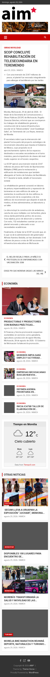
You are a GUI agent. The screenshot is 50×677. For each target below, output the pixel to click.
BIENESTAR (9, 547)
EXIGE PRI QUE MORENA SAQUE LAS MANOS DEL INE (23, 272)
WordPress (34, 672)
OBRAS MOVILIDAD (12, 48)
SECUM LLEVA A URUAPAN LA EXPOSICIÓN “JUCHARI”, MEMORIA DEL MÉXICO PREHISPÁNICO (23, 513)
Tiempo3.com (29, 465)
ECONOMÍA (11, 283)
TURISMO (8, 634)
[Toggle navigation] (5, 37)
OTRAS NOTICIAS (14, 474)
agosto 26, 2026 (23, 395)
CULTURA (8, 503)
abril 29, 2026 (9, 70)
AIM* (31, 665)
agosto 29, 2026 (10, 516)
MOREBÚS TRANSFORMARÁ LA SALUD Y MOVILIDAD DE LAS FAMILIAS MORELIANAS (21, 600)
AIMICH (20, 70)
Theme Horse (29, 669)
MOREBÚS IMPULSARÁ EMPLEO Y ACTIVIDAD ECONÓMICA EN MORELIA (30, 358)
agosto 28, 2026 (10, 328)
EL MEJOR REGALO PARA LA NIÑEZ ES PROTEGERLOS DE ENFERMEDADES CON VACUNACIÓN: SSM (24, 260)
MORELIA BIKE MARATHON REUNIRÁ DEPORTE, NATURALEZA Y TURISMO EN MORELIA (24, 644)
